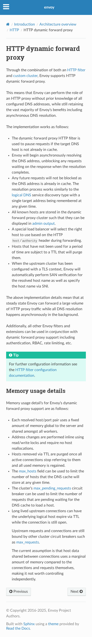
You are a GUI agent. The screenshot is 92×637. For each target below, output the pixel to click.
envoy (49, 7)
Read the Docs (18, 628)
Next (75, 591)
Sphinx (29, 624)
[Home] (8, 24)
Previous (20, 591)
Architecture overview (57, 24)
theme (53, 624)
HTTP (14, 30)
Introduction (24, 24)
